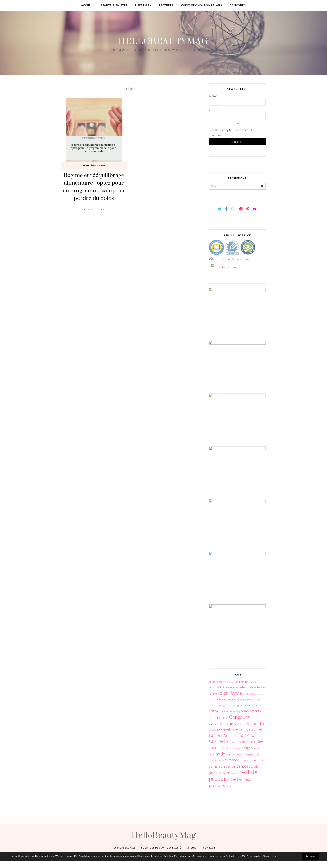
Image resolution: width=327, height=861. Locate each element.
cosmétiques (222, 723)
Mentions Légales (123, 847)
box (211, 699)
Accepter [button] (310, 856)
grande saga (247, 741)
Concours (238, 5)
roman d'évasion (222, 766)
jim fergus (235, 748)
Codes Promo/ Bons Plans (201, 5)
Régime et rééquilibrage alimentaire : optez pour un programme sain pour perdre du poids (94, 186)
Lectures (166, 5)
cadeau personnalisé (229, 699)
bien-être (229, 693)
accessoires (215, 681)
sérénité (235, 773)
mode (219, 753)
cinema (227, 711)
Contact (209, 847)
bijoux (244, 694)
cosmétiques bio (251, 723)
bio (251, 693)
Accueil (87, 5)
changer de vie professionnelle (237, 705)
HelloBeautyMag (163, 41)
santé (241, 766)
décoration (215, 729)
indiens (225, 748)
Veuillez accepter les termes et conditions (230, 132)
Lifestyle (142, 5)
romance (231, 760)
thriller (229, 786)
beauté (252, 687)
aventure (241, 687)
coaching (235, 711)
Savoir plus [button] (269, 856)
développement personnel (241, 729)
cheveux (216, 710)
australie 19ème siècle (222, 687)
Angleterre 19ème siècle (239, 681)
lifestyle (246, 748)
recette (241, 754)
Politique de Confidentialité (161, 847)
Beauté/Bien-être (114, 5)
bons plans (258, 694)
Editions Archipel (223, 735)
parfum (230, 754)
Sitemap (192, 847)
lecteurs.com (227, 267)
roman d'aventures (252, 760)
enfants (234, 742)
